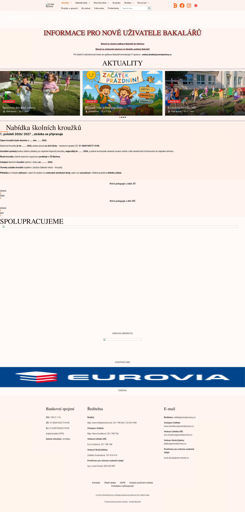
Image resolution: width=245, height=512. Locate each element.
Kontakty (117, 2)
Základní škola (81, 2)
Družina (127, 2)
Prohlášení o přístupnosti (122, 486)
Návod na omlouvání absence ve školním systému (118, 49)
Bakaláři (145, 49)
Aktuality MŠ (174, 101)
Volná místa (99, 8)
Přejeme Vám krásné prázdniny (104, 107)
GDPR (122, 482)
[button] (70, 2)
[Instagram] (189, 5)
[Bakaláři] (175, 5)
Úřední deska (113, 8)
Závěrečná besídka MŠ (182, 107)
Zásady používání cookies (141, 482)
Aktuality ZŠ (8, 101)
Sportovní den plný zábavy (19, 107)
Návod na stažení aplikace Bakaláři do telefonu (122, 44)
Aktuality (65, 2)
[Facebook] (182, 5)
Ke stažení (86, 8)
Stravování (141, 2)
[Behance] (196, 5)
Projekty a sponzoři (69, 8)
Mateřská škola (100, 2)
